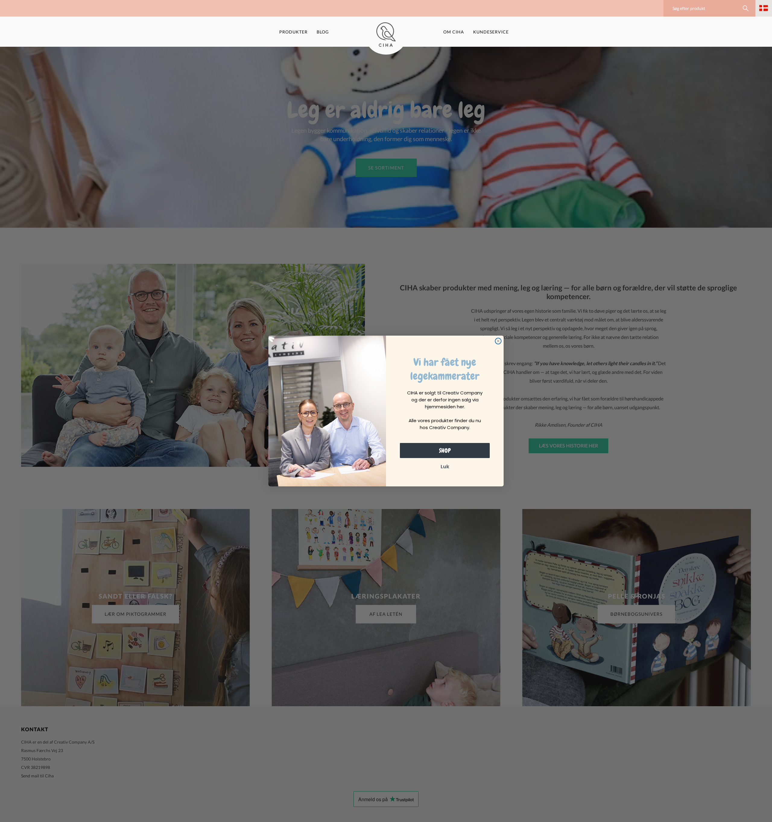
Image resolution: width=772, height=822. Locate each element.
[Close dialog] (498, 341)
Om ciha (453, 31)
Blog (323, 31)
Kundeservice (491, 31)
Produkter (293, 31)
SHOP (445, 450)
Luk (445, 466)
